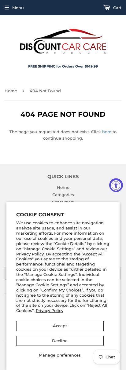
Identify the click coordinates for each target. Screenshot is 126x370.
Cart (116, 7)
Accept (60, 325)
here (106, 131)
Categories (63, 194)
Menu (18, 7)
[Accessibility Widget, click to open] (116, 185)
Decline (60, 340)
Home (11, 90)
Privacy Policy (49, 310)
